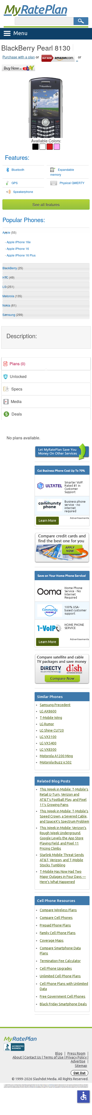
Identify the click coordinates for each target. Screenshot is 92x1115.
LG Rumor (47, 724)
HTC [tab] (8, 277)
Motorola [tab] (12, 296)
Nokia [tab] (9, 305)
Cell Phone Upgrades (56, 968)
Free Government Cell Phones (62, 996)
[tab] (46, 249)
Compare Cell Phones (56, 918)
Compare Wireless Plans (58, 910)
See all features (46, 204)
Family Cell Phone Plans (58, 933)
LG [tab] (8, 286)
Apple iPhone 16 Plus (21, 255)
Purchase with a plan (18, 56)
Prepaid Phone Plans (55, 925)
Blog (58, 1053)
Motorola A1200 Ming (56, 756)
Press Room (76, 1053)
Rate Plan (35, 9)
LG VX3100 (48, 737)
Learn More (47, 521)
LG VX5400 (48, 743)
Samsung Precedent (55, 705)
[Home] (46, 1039)
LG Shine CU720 (52, 730)
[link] (46, 364)
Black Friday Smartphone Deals (63, 1004)
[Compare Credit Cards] (62, 548)
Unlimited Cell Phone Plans (60, 976)
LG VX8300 (48, 750)
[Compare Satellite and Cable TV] (62, 669)
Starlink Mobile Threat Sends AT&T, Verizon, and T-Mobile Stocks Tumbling (62, 860)
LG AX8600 (48, 711)
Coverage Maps (52, 940)
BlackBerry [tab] (12, 268)
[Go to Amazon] (59, 57)
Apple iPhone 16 (18, 248)
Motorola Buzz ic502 (56, 762)
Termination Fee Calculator (60, 961)
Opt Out (79, 1073)
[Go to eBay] (18, 67)
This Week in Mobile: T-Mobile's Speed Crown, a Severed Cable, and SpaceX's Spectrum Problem (64, 816)
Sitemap (81, 1066)
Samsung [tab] (12, 314)
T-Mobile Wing (51, 718)
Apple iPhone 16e (19, 242)
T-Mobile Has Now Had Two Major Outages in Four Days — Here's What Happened (63, 877)
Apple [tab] (9, 232)
